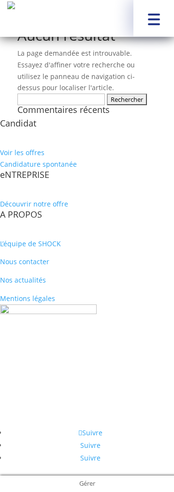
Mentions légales (27, 298)
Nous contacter (24, 261)
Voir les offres (22, 152)
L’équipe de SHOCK (30, 243)
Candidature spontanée (38, 164)
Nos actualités (23, 280)
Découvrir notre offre (34, 203)
